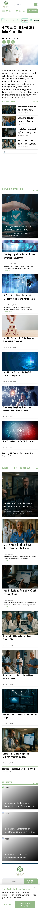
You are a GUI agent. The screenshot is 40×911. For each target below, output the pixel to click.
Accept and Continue (25, 904)
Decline (7, 904)
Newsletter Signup (31, 881)
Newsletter (32, 11)
